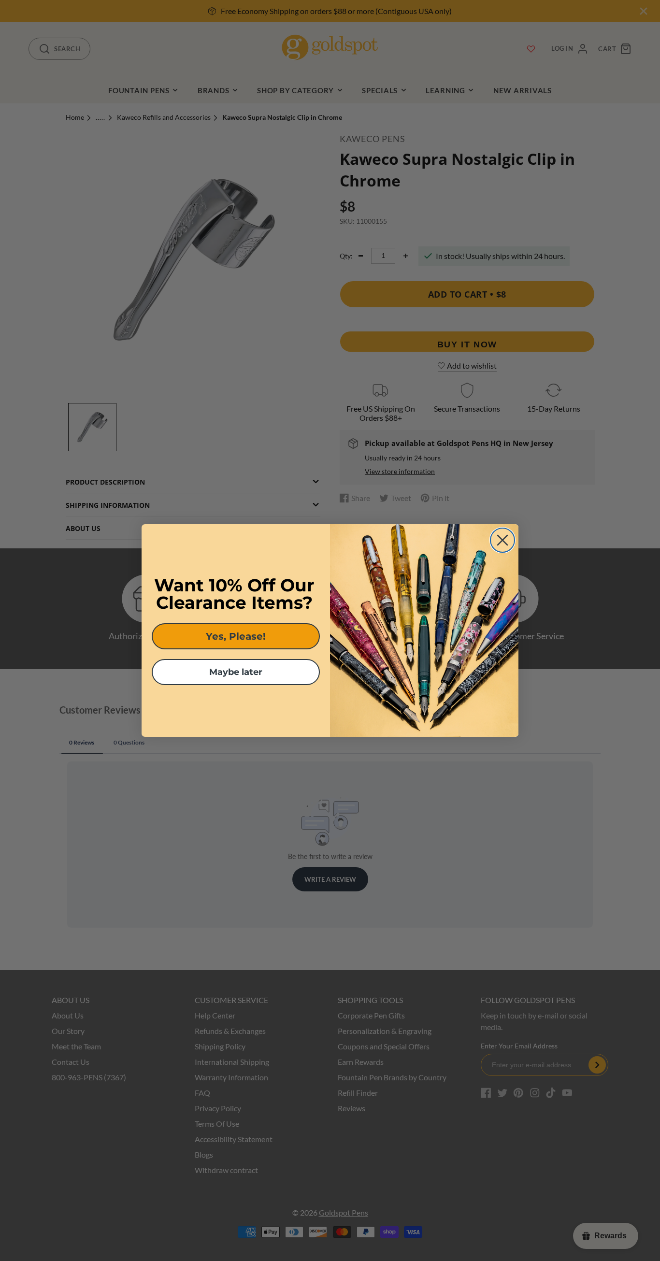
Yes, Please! (236, 636)
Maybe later (235, 672)
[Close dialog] (502, 540)
